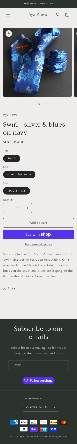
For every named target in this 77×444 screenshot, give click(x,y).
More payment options (38, 244)
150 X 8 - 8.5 (16, 190)
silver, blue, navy (19, 174)
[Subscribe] (64, 365)
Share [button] (12, 288)
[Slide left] (29, 104)
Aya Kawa (25, 436)
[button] (8, 14)
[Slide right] (47, 104)
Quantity (8, 199)
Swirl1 (11, 158)
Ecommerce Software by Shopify (49, 436)
